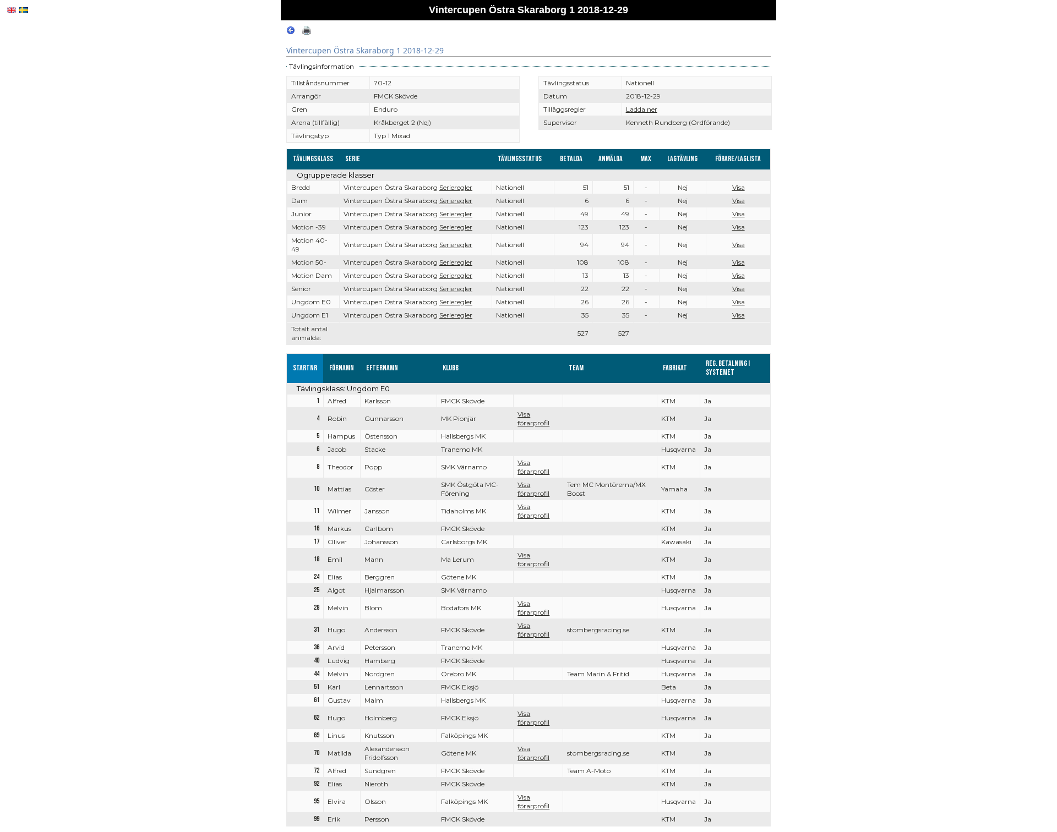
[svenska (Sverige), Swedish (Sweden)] (23, 10)
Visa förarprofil (533, 418)
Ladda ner (641, 109)
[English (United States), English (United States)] (11, 10)
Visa (738, 187)
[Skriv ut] (306, 32)
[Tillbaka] (290, 32)
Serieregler (455, 187)
